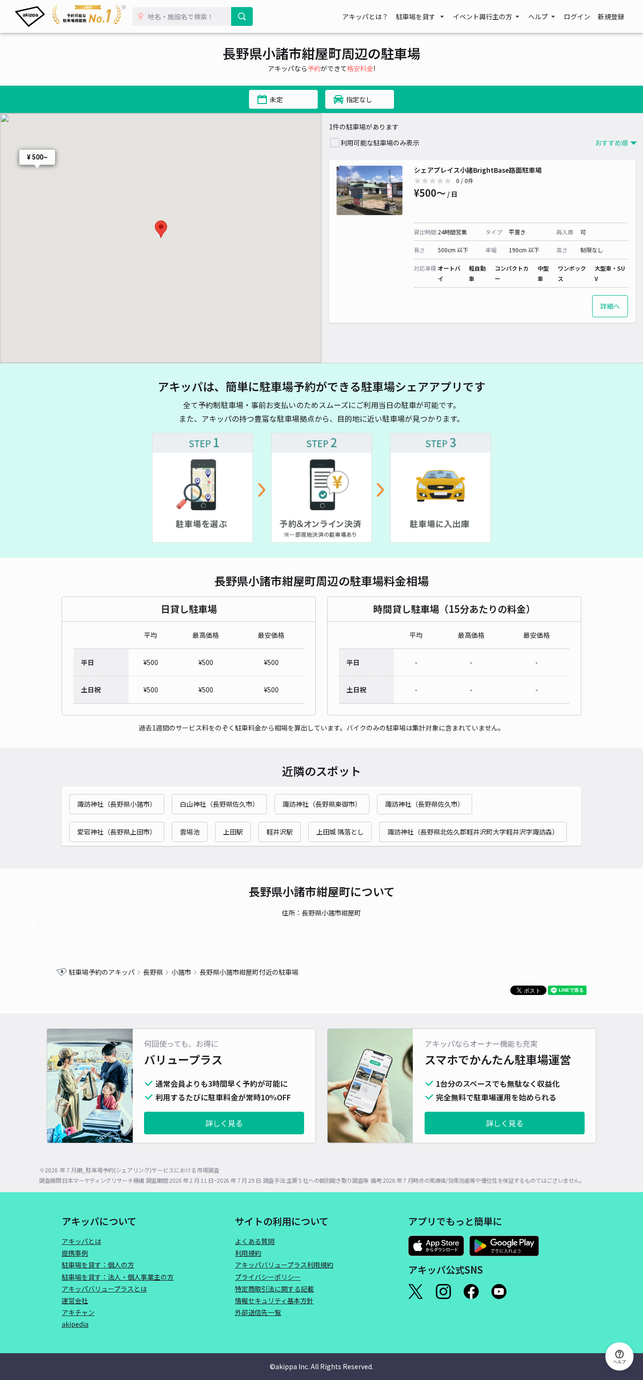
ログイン (577, 16)
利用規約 (248, 1253)
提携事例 (75, 1253)
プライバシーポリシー (268, 1277)
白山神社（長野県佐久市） (219, 804)
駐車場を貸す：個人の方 (98, 1264)
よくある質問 (254, 1241)
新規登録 (611, 16)
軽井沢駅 (279, 831)
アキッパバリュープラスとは (104, 1288)
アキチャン (78, 1312)
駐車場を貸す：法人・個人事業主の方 (118, 1277)
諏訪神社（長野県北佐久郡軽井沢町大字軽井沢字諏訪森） (473, 831)
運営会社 (75, 1300)
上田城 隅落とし (340, 831)
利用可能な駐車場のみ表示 (379, 142)
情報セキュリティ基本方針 (274, 1300)
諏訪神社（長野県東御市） (322, 804)
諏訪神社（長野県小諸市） (116, 804)
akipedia (75, 1324)
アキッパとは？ (365, 16)
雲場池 (190, 831)
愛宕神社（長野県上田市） (116, 831)
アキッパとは (81, 1241)
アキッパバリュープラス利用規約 (284, 1264)
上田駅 (233, 831)
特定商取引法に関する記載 (274, 1288)
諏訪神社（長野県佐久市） (424, 804)
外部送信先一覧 (258, 1312)
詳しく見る (224, 1123)
